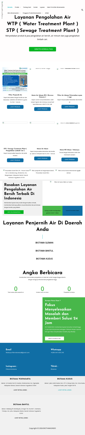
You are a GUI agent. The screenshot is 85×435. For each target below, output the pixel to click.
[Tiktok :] (48, 367)
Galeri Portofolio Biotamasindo (56, 7)
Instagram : (11, 366)
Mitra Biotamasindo (13, 13)
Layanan (42, 7)
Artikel (47, 13)
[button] (20, 7)
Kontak (35, 7)
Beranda (10, 7)
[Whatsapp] (48, 351)
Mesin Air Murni (42, 149)
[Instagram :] (3, 367)
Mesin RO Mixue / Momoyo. (70, 150)
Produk (17, 7)
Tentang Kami (27, 7)
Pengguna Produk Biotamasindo (32, 13)
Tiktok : (54, 366)
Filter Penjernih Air (15, 95)
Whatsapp (56, 350)
